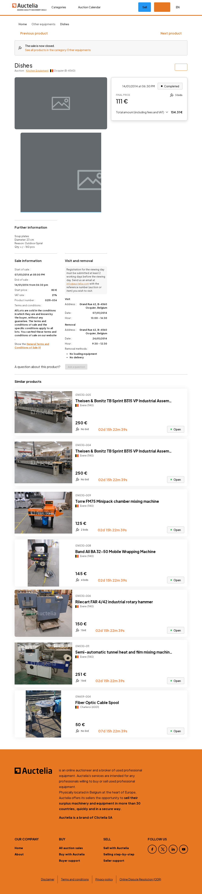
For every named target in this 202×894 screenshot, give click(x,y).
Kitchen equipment (37, 70)
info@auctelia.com (77, 283)
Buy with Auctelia (72, 854)
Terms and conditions (75, 879)
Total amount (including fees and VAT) (140, 112)
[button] (162, 7)
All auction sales (71, 848)
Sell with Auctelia (116, 848)
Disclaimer (47, 879)
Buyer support (69, 860)
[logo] (29, 7)
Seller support (113, 860)
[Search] (118, 7)
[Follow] (181, 395)
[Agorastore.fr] (34, 770)
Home (19, 848)
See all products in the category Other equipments (58, 50)
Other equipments (43, 24)
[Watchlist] (130, 7)
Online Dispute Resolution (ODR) (140, 879)
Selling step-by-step (118, 854)
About (19, 854)
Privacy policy (104, 879)
